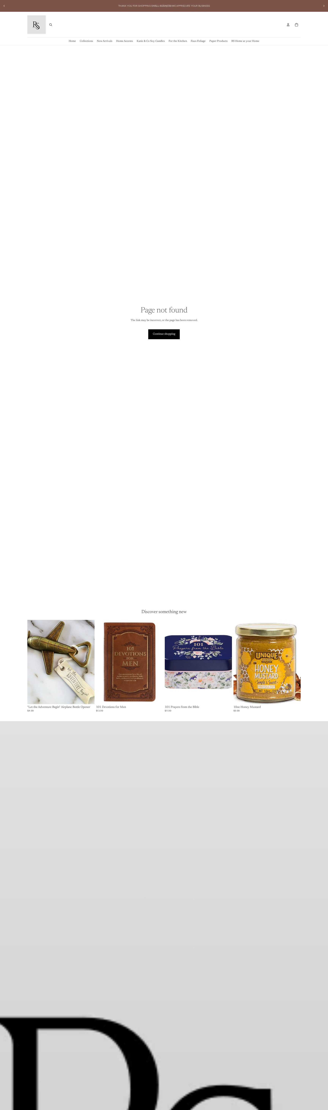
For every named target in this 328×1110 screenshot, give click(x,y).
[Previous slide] (4, 6)
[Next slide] (324, 6)
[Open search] (51, 25)
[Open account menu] (288, 25)
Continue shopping (164, 334)
